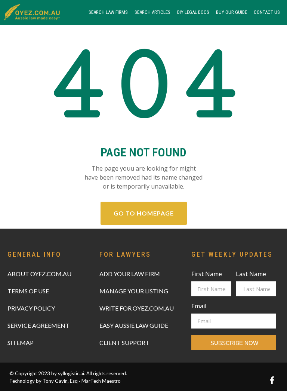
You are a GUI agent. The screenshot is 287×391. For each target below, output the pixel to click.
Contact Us (267, 12)
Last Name (251, 274)
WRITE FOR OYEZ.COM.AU (136, 308)
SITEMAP (20, 342)
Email (198, 306)
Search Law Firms (108, 12)
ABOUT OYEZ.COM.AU (39, 273)
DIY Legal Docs (193, 12)
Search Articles (152, 12)
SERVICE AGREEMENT (38, 325)
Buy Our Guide (231, 12)
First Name (206, 274)
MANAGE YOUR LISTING (133, 290)
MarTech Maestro (101, 381)
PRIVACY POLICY (31, 308)
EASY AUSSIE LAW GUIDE (133, 325)
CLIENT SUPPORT (124, 342)
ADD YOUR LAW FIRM (129, 273)
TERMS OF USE (28, 290)
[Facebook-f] (272, 380)
